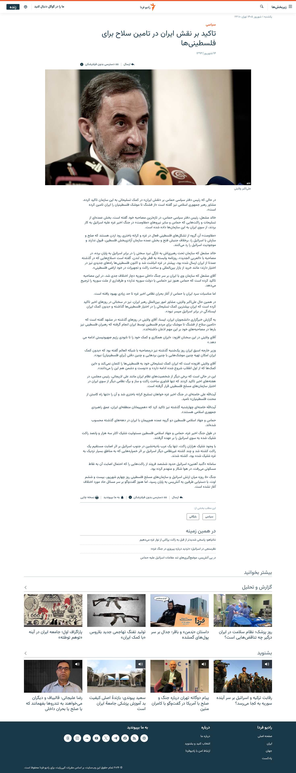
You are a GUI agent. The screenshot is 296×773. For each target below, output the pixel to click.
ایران (269, 744)
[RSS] (134, 738)
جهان (269, 751)
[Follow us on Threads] (67, 738)
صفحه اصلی (265, 736)
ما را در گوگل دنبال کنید (49, 6)
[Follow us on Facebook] (125, 738)
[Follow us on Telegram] (115, 738)
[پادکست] (26, 7)
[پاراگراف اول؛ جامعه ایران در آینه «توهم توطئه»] (53, 610)
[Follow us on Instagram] (77, 738)
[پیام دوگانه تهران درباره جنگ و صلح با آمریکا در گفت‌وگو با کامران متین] (179, 676)
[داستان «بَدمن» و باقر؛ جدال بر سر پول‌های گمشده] (179, 610)
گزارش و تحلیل (257, 587)
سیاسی (211, 24)
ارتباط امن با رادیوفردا (197, 751)
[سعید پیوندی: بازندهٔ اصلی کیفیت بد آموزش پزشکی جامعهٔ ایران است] (116, 676)
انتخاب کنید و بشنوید (197, 744)
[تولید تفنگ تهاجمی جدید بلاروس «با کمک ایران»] (116, 610)
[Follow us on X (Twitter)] (106, 738)
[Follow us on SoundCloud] (87, 738)
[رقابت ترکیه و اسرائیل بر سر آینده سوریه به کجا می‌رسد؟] (243, 676)
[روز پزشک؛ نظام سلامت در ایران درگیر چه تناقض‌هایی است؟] (243, 610)
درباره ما (205, 736)
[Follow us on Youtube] (96, 738)
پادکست (267, 758)
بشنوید (264, 653)
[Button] (129, 64)
